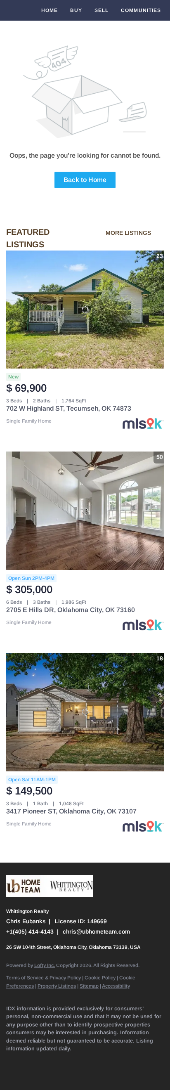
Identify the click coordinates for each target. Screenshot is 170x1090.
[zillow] (60, 1061)
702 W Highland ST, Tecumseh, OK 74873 (68, 408)
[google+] (10, 1073)
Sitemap (89, 986)
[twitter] (43, 1061)
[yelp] (76, 1061)
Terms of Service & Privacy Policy (43, 978)
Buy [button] (76, 10)
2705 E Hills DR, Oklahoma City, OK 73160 (70, 609)
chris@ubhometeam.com (96, 931)
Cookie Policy (100, 978)
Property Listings (57, 986)
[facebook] (10, 1061)
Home (49, 10)
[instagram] (93, 1061)
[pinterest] (142, 1061)
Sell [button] (101, 10)
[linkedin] (27, 1061)
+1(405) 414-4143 (30, 931)
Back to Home (85, 179)
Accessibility (116, 986)
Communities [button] (141, 10)
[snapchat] (126, 1061)
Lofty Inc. (44, 965)
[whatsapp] (27, 1073)
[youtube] (109, 1061)
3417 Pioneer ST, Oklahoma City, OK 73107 (71, 811)
